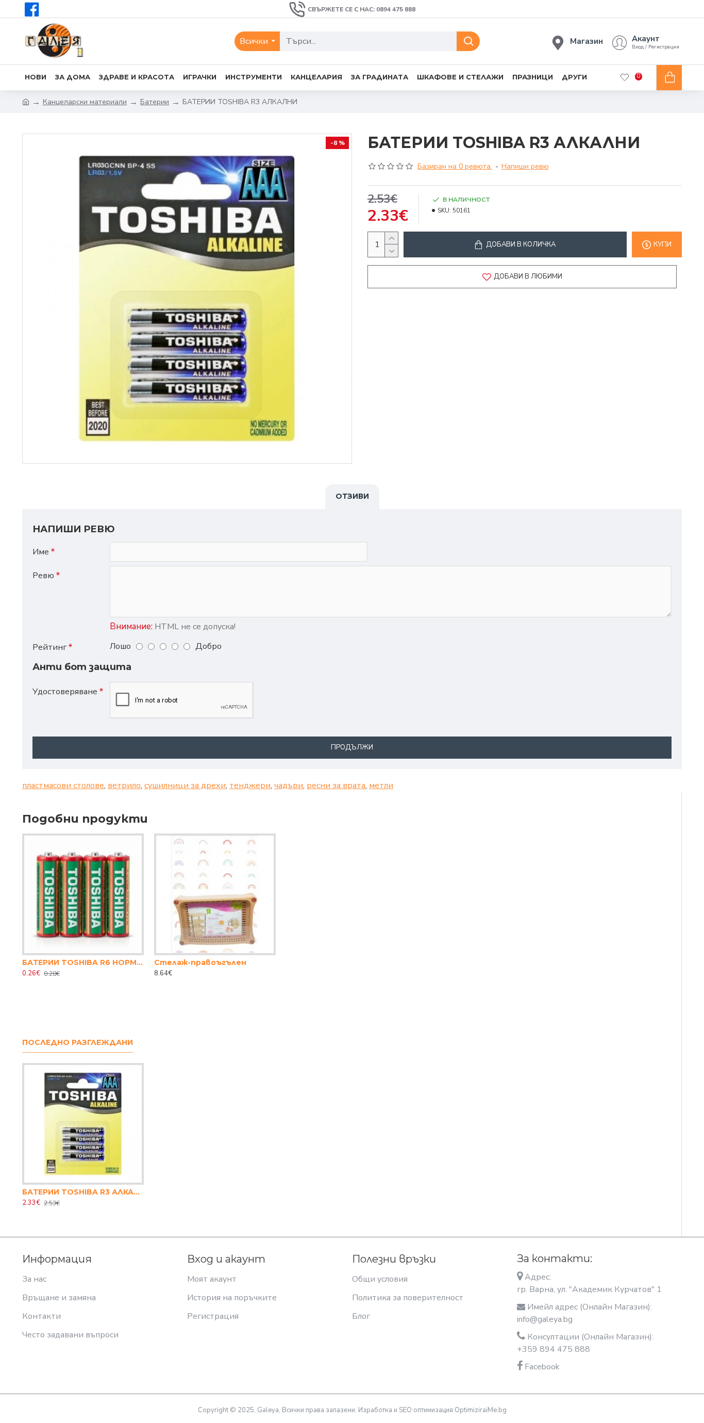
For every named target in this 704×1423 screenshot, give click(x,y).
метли (381, 785)
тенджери (250, 785)
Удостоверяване (64, 691)
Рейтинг (49, 647)
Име (40, 552)
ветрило (124, 785)
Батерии (154, 102)
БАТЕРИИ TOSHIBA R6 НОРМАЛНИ (83, 962)
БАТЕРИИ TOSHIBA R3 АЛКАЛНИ (83, 1192)
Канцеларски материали (85, 102)
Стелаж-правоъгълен (200, 962)
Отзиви (352, 496)
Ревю (43, 575)
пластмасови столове (63, 785)
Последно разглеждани (77, 1042)
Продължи (352, 747)
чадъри (288, 785)
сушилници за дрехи (185, 785)
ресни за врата (336, 785)
